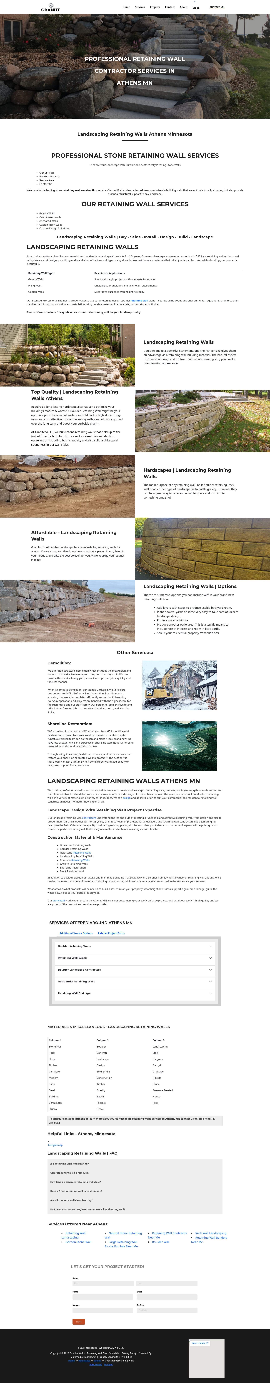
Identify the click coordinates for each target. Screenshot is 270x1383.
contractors (89, 818)
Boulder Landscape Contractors (79, 969)
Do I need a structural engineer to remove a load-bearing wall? (87, 1209)
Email (139, 1291)
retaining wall (139, 300)
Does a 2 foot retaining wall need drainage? (76, 1190)
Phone (75, 1291)
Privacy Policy (129, 1353)
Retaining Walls (82, 852)
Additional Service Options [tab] (76, 933)
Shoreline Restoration (69, 724)
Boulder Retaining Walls (74, 849)
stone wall (59, 900)
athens (97, 1360)
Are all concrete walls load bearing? (71, 1200)
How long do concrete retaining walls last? (75, 1181)
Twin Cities (70, 825)
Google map (55, 1145)
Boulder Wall (161, 1242)
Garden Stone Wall (78, 1242)
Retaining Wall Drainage (74, 993)
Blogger (108, 1364)
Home (71, 1360)
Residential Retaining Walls (76, 981)
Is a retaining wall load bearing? (69, 1163)
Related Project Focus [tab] (111, 933)
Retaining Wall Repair (72, 958)
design (127, 798)
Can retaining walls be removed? (69, 1172)
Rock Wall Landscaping (210, 1233)
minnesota (84, 1360)
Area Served (95, 1364)
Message (76, 1305)
